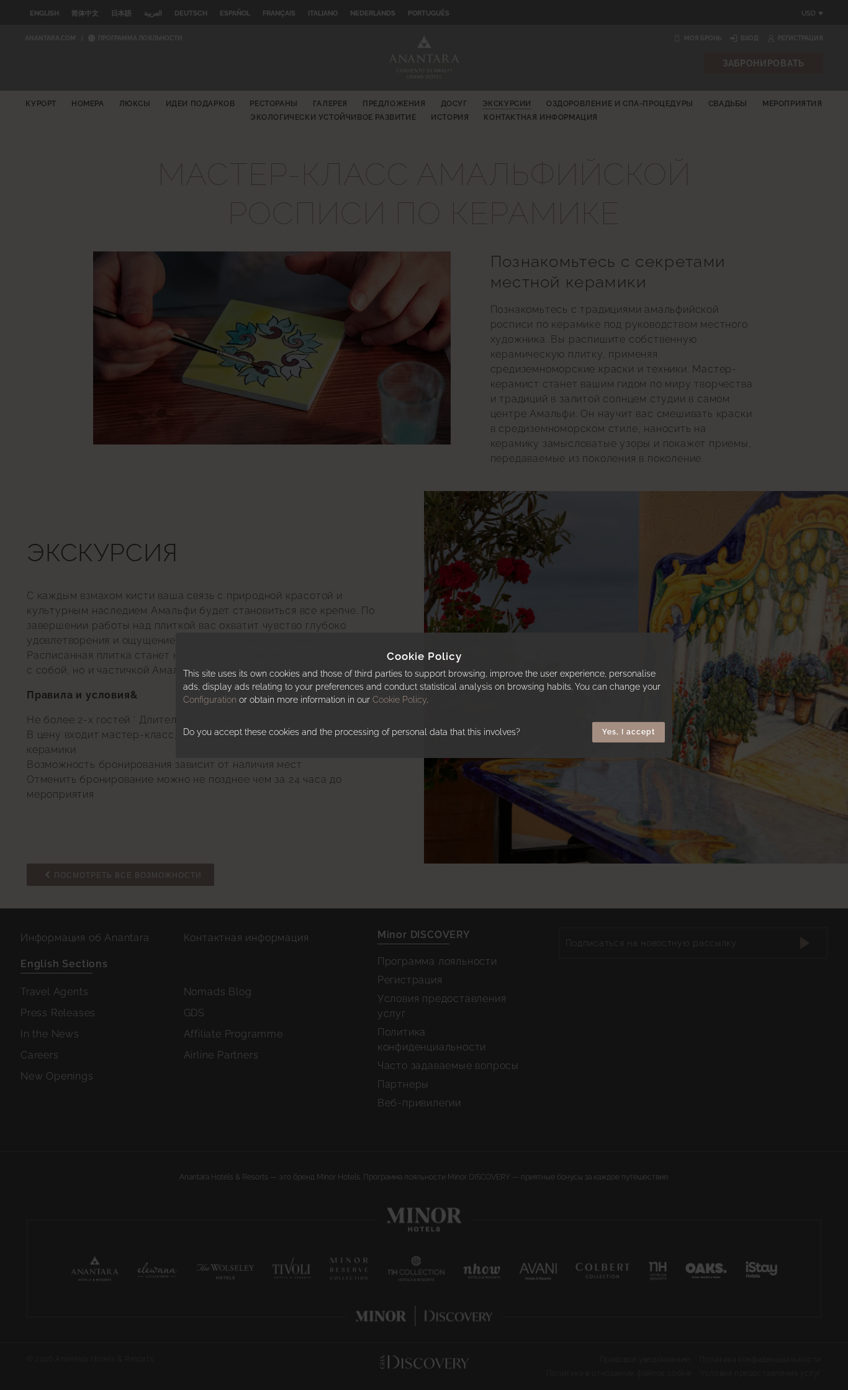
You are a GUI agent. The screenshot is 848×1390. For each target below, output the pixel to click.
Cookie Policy (399, 700)
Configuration (210, 700)
